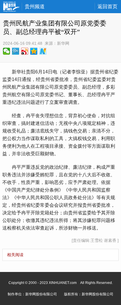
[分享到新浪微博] (24, 51)
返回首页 (107, 6)
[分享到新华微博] (43, 51)
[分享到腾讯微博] (15, 51)
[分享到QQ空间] (34, 51)
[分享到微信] (6, 51)
